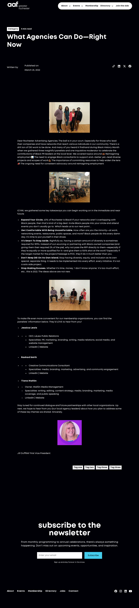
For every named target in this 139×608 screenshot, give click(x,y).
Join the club (122, 6)
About (10, 591)
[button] (66, 6)
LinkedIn (33, 347)
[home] (18, 6)
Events (21, 591)
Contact (73, 591)
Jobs (62, 591)
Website (43, 347)
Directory (50, 591)
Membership (91, 6)
